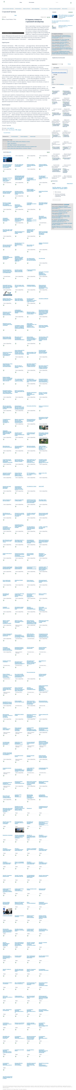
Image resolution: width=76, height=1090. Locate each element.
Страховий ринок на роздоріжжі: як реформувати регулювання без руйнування (6, 421)
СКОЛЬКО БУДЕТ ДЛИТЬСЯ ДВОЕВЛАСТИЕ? (18, 795)
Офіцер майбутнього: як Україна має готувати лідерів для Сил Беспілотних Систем (31, 461)
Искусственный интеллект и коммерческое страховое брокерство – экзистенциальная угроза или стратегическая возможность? (31, 221)
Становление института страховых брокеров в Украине (43, 807)
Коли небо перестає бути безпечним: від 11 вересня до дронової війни (19, 244)
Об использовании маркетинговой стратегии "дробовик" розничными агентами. (19, 770)
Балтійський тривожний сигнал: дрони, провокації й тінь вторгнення (43, 326)
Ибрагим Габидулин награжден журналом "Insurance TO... (66, 155)
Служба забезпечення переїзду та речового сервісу (31, 433)
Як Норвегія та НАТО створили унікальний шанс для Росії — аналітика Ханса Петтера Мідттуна (43, 461)
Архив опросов (70, 183)
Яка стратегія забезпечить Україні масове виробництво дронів (43, 217)
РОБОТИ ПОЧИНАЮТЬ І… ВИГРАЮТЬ (31, 270)
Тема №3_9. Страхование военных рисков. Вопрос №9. (43, 836)
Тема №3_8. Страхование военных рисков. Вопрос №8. (7, 849)
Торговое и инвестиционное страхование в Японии (31, 608)
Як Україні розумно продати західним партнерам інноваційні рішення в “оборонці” (43, 351)
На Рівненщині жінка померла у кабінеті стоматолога (42, 675)
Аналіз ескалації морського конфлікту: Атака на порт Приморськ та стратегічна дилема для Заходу (31, 338)
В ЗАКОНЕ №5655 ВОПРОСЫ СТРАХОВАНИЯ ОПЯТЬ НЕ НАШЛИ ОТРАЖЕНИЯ (32, 729)
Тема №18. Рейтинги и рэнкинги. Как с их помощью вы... (56, 177)
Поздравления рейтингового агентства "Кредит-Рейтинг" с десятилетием (43, 1051)
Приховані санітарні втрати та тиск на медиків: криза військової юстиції (19, 434)
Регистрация (31, 2)
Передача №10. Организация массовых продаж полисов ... (66, 110)
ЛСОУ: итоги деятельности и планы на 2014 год (7, 997)
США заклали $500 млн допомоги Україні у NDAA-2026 (19, 447)
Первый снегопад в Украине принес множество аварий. (30, 916)
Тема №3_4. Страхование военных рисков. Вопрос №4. (7, 863)
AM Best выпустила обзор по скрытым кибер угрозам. (44, 621)
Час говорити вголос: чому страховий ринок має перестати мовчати (31, 259)
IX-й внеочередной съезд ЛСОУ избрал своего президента (31, 983)
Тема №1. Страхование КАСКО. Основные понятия (31, 970)
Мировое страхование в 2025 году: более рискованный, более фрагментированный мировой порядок (19, 421)
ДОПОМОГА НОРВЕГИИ (43, 298)
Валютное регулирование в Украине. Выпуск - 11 (19, 1023)
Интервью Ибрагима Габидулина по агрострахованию (18, 1064)
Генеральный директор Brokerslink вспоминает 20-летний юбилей (19, 648)
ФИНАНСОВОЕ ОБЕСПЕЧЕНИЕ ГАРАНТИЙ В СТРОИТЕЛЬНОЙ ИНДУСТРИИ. (30, 796)
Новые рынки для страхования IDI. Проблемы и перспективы (18, 729)
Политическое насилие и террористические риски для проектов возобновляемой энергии (19, 555)
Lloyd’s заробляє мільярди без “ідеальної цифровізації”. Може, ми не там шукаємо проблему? (19, 220)
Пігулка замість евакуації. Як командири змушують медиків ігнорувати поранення (43, 434)
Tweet (15, 15)
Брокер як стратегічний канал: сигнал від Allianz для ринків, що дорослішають (43, 233)
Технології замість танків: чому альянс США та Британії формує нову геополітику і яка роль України (43, 338)
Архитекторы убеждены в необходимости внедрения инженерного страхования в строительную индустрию (31, 716)
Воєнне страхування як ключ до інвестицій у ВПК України (19, 391)
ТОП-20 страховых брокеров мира (30, 648)
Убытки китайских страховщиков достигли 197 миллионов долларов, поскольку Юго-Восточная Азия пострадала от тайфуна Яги (19, 637)
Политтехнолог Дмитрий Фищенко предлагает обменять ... (66, 99)
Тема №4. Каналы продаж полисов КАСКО (44, 956)
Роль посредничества (31, 672)
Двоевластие (29, 808)
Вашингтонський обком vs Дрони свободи (19, 500)
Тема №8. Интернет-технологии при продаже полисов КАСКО (43, 930)
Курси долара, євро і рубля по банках (59, 72)
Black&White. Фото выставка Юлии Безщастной (6, 1037)
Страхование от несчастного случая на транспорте (7, 1023)
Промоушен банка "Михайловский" (42, 889)
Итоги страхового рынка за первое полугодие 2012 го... (56, 155)
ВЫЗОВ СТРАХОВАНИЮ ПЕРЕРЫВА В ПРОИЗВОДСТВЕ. (43, 782)
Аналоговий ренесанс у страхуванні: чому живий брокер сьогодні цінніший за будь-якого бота (7, 286)
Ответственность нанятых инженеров (30, 581)
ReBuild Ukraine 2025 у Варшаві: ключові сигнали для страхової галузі (22, 146)
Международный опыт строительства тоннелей (43, 701)
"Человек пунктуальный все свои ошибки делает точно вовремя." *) (7, 753)
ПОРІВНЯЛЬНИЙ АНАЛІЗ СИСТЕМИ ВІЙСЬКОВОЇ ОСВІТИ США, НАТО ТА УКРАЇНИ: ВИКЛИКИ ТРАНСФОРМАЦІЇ (19, 177)
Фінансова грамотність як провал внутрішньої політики (19, 232)
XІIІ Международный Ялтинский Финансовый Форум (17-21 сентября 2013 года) (43, 997)
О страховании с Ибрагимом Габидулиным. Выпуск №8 (43, 1037)
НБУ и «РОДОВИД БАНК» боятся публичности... (19, 983)
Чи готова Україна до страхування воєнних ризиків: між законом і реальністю (31, 528)
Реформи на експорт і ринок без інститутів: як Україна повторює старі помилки (19, 192)
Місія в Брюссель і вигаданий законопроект (7, 446)
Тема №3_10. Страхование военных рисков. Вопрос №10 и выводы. (31, 836)
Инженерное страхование (7, 835)
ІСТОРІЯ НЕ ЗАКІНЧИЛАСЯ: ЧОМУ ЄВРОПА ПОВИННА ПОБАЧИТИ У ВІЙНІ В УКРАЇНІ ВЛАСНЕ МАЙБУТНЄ (19, 258)
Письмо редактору (24, 136)
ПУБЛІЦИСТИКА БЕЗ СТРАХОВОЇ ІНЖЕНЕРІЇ (31, 286)
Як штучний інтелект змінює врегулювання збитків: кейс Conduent (19, 299)
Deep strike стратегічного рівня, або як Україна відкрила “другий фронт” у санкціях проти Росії (31, 365)
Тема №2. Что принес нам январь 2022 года (19, 876)
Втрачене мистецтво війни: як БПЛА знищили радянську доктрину (19, 460)
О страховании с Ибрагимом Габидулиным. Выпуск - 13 (19, 1011)
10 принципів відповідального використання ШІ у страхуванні (6, 219)
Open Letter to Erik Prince (31, 405)
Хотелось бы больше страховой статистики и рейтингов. (60, 195)
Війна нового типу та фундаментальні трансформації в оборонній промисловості (19, 338)
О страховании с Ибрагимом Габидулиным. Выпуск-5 (56, 99)
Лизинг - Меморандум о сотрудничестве (7, 1010)
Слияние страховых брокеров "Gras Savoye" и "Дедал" (31, 1023)
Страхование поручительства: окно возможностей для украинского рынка (7, 528)
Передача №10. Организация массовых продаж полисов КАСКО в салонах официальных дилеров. (7, 931)
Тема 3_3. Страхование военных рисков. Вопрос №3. (19, 863)
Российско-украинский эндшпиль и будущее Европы (31, 514)
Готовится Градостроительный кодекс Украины (6, 728)
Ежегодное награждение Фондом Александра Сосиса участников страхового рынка (31, 1037)
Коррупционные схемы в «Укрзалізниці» (7, 983)
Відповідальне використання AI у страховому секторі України (18, 206)
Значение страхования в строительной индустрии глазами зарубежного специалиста (19, 836)
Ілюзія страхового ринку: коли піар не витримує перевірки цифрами (7, 192)
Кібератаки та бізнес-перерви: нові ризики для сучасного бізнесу (31, 313)
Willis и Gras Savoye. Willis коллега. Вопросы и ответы (18, 141)
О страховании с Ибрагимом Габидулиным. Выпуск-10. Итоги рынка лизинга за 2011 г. (43, 1024)
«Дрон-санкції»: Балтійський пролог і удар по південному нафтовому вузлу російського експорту (31, 325)
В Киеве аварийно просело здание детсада (19, 701)
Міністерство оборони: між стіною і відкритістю (31, 446)
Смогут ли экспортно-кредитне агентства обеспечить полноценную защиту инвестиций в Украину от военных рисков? (19, 690)
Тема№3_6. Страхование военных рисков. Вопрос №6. (31, 849)
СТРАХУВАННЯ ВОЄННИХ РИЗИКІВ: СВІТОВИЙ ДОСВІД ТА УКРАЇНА (19, 311)
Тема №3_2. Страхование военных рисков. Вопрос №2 (31, 863)
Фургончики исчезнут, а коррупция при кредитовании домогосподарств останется (31, 595)
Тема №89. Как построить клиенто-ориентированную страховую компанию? (44, 1064)
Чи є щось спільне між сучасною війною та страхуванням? (19, 165)
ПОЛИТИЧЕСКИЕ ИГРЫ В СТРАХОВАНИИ (43, 768)
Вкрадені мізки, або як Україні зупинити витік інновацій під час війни (7, 337)
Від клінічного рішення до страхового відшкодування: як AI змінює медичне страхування (7, 179)
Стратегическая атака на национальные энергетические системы (31, 567)
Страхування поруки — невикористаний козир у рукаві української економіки (19, 526)
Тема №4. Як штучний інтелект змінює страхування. (7, 822)
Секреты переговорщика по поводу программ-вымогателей (7, 634)
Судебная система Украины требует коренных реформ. (30, 930)
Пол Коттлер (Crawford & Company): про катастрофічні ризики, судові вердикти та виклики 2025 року (7, 354)
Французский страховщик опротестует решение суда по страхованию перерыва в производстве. (31, 783)
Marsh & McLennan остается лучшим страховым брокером (7, 796)
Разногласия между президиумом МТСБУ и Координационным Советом (7, 957)
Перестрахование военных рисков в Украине (30, 554)
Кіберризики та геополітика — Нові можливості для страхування (42, 555)
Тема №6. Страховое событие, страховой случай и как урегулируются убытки (31, 944)
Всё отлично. (58, 192)
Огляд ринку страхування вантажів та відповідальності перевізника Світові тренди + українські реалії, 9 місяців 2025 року (44, 274)
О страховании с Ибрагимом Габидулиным (43, 970)
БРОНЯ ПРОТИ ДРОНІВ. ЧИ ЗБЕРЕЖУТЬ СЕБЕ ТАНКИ (43, 418)
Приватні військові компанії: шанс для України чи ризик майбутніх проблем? (18, 474)
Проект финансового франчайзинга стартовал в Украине (19, 148)
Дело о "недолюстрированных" (31, 903)
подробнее (66, 204)
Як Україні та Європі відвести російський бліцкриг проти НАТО (19, 270)
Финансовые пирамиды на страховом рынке (67, 143)
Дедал (19, 129)
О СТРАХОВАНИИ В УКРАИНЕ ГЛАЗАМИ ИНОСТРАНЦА (31, 876)
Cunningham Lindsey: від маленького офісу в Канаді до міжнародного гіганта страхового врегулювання (43, 568)
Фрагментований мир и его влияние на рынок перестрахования (31, 420)
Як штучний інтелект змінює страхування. (7, 581)
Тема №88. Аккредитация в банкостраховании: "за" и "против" (7, 1077)
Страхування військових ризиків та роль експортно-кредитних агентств (19, 595)
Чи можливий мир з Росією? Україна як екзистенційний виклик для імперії (31, 541)
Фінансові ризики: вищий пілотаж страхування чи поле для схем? (43, 514)
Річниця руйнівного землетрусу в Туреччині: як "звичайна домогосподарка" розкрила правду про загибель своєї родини (7, 676)
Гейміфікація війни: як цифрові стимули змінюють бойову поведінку (31, 231)
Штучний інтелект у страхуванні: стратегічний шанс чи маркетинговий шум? (32, 380)
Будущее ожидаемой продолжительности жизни (31, 743)
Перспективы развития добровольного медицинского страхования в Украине (43, 984)
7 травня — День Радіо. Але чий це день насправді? (43, 527)
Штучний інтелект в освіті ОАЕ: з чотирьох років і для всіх (7, 541)
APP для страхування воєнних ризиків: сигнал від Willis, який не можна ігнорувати (7, 407)
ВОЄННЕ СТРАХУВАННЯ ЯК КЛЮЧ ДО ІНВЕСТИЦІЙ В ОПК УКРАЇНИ (31, 394)
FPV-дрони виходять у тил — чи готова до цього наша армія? (31, 474)
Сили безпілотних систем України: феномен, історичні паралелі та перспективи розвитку (7, 365)
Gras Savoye (12, 129)
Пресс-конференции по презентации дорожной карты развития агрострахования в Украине (19, 944)
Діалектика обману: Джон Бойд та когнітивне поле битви (31, 353)
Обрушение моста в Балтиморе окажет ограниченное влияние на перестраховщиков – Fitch (19, 663)
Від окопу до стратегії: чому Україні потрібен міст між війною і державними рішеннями (7, 204)
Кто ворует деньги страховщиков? (18, 956)
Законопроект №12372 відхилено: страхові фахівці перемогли (7, 474)
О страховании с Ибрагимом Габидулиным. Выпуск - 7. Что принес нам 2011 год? (7, 1051)
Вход (21, 2)
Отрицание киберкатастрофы (6, 607)
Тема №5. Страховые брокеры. (56, 110)
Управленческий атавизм (7, 915)
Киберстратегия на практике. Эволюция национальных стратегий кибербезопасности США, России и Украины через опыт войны (31, 622)
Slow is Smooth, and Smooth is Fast (30, 245)
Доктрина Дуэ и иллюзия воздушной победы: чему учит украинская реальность (19, 514)
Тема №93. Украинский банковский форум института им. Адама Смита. (31, 1064)
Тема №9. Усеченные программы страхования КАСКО (19, 930)
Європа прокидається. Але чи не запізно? (7, 500)
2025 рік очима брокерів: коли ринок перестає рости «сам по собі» (7, 245)
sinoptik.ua (62, 84)
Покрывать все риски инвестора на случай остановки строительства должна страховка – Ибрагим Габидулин (19, 808)
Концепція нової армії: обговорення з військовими (7, 487)
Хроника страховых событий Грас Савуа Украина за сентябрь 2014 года (43, 917)
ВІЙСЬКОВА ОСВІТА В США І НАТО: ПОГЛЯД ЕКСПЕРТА (43, 203)
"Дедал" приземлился (11, 143)
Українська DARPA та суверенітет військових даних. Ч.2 (31, 165)
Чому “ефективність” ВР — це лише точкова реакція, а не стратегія (19, 380)
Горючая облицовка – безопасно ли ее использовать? (43, 648)
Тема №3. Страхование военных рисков (7, 876)
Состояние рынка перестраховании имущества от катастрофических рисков (6, 744)
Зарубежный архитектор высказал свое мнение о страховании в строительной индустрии (43, 729)
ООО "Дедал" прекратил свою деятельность (16, 144)
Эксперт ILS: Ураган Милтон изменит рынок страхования (19, 621)
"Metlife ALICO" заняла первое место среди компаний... (66, 121)
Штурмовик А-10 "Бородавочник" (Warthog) (6, 594)
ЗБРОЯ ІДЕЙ (41, 486)
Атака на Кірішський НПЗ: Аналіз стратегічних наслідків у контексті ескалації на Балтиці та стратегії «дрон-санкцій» (19, 352)
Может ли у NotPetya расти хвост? (43, 594)
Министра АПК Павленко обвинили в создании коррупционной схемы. (19, 903)
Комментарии (32, 136)
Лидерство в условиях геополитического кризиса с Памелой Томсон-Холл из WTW (7, 313)
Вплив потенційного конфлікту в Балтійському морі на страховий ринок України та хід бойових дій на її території (7, 379)
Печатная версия (14, 136)
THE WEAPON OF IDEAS (31, 486)
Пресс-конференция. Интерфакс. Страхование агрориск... (67, 177)
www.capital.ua (10, 128)
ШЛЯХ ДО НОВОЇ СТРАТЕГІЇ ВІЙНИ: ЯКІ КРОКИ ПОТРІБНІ (31, 190)
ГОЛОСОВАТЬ (56, 199)
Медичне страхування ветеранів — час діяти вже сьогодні (43, 393)
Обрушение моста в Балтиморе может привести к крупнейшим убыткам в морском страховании (31, 662)
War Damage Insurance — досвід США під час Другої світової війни (19, 541)
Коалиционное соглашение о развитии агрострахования (43, 903)
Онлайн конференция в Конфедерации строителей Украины (19, 889)
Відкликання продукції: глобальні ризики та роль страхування (7, 324)
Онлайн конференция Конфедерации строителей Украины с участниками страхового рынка (7, 890)
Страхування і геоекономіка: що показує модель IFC (31, 203)
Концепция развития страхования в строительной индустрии (19, 782)
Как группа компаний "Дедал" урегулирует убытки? (31, 997)
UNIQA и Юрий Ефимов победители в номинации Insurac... (56, 121)
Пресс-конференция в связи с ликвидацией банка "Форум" (31, 956)
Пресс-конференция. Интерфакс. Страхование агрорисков (43, 1010)
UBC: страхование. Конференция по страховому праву (56, 132)
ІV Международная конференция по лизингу (19, 996)
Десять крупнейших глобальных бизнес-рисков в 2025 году (18, 567)
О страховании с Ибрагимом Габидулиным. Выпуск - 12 (31, 1011)
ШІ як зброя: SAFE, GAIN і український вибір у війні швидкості (7, 230)
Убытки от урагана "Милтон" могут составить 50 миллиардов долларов (7, 622)
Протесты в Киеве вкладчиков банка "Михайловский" (6, 903)
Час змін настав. (42, 258)
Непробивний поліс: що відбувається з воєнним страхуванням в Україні (7, 702)
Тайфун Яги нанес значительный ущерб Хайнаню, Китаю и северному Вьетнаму (31, 635)
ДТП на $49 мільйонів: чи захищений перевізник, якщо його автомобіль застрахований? (7, 166)
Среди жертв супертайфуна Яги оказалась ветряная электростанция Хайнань (7, 648)
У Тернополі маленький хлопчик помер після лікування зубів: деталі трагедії (7, 689)
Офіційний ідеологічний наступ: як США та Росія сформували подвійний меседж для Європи (31, 501)
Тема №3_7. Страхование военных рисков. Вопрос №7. (19, 849)
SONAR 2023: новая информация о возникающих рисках (19, 743)
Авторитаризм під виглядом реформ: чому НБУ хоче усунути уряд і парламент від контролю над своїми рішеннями (19, 407)
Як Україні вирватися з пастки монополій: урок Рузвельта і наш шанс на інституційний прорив (7, 271)
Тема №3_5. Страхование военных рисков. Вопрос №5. (43, 849)
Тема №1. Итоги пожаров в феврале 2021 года (43, 876)
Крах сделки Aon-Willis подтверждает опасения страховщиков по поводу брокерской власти (19, 675)
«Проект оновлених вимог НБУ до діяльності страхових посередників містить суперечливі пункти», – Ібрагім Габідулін (43, 743)
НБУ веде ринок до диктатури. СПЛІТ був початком (19, 366)
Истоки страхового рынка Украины (66, 166)
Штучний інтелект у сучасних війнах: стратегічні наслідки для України (31, 179)
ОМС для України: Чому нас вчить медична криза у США (19, 286)
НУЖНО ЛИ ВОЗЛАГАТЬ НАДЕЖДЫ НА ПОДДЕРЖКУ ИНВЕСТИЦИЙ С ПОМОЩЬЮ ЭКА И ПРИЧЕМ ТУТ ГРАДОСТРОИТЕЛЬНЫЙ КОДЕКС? (43, 688)
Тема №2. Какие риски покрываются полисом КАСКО (19, 970)
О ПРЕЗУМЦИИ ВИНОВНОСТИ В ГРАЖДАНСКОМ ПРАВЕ (43, 795)
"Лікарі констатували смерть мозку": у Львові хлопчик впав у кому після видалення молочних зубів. (31, 703)
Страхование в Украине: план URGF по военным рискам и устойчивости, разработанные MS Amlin (19, 327)
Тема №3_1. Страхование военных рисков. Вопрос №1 (43, 863)
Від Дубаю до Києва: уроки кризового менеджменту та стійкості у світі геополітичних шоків (31, 300)
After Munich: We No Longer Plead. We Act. (43, 500)
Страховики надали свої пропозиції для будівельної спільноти (7, 783)
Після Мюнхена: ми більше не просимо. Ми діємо (7, 514)
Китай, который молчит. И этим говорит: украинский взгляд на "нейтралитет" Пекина (44, 541)
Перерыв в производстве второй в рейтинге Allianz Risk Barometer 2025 (7, 567)
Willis (16, 129)
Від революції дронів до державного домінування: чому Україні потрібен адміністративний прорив (43, 380)
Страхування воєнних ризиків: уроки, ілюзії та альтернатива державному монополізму (7, 461)
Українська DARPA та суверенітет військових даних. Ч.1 (43, 165)
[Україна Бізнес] (54, 180)
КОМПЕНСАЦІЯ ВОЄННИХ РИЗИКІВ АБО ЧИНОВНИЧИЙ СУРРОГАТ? (7, 258)
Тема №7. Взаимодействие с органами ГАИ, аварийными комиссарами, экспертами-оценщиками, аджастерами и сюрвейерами (7, 945)
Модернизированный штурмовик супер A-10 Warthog (43, 581)
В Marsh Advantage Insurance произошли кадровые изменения (43, 756)
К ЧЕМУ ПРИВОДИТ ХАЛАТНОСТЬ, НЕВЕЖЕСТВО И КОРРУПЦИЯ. (30, 769)
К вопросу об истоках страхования (7, 661)
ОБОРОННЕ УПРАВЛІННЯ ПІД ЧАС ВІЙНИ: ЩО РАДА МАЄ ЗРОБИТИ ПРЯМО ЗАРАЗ (7, 432)
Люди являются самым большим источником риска (19, 608)
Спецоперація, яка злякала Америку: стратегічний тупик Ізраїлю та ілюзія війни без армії (19, 488)
